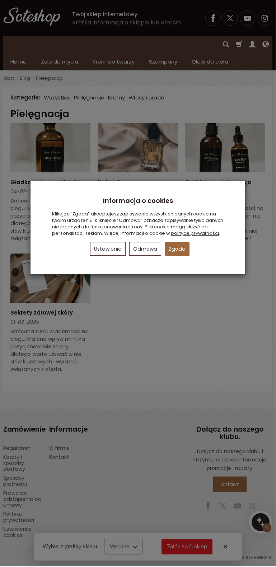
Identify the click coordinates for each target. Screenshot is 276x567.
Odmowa (145, 248)
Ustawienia (108, 248)
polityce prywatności (195, 233)
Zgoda (177, 248)
